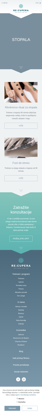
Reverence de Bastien (21, 338)
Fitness (21, 289)
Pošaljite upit (21, 238)
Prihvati (12, 408)
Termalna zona (21, 285)
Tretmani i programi (21, 274)
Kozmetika (21, 330)
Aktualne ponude (21, 292)
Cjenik (21, 317)
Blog (21, 351)
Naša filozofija (21, 320)
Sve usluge (21, 296)
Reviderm (21, 345)
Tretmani (21, 278)
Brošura (21, 313)
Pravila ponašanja (21, 365)
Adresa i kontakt (21, 306)
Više (21, 126)
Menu (5, 3)
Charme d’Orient (21, 341)
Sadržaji (21, 310)
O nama (21, 302)
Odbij (29, 408)
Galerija (21, 324)
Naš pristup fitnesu (21, 358)
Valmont (21, 334)
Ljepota (21, 282)
